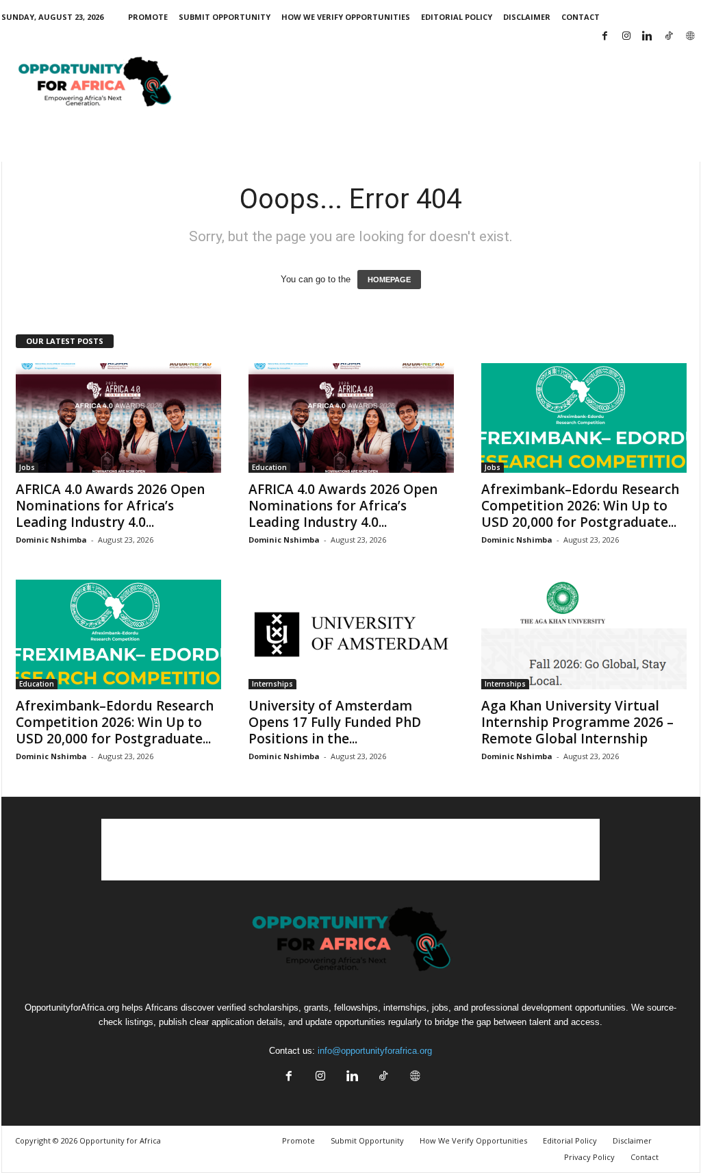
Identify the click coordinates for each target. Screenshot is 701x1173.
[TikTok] (669, 37)
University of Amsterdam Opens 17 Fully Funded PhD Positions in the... (334, 722)
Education (269, 467)
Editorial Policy (456, 17)
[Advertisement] (451, 84)
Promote (148, 17)
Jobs (27, 467)
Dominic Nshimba (51, 539)
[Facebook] (605, 37)
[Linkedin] (647, 37)
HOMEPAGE (389, 279)
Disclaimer (526, 17)
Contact (580, 17)
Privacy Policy (589, 1157)
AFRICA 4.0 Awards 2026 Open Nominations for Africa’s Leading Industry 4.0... (110, 505)
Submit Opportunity (224, 17)
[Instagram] (626, 37)
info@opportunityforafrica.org (375, 1051)
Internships (272, 684)
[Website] (690, 37)
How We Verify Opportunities (345, 17)
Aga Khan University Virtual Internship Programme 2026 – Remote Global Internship (577, 722)
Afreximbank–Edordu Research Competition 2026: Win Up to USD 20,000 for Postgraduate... (580, 505)
